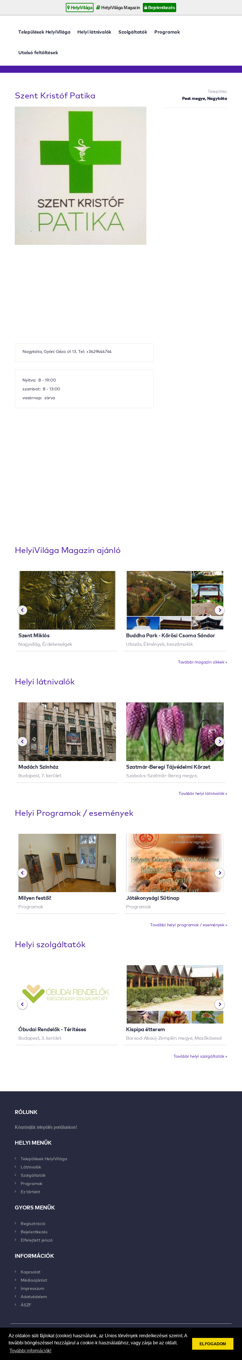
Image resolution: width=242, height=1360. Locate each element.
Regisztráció (33, 1223)
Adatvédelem (34, 1296)
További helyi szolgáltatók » (200, 1056)
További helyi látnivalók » (203, 793)
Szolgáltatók (132, 31)
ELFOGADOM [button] (213, 1343)
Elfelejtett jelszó (36, 1239)
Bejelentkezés (161, 7)
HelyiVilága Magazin (120, 7)
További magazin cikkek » (202, 661)
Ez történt (30, 1191)
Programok (167, 31)
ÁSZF (26, 1304)
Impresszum (32, 1288)
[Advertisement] (194, 143)
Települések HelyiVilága (44, 31)
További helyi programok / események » (188, 924)
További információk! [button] (30, 1350)
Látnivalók (31, 1166)
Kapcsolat (30, 1271)
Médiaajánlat (34, 1280)
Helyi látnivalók (94, 31)
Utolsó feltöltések (38, 52)
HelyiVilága (81, 7)
